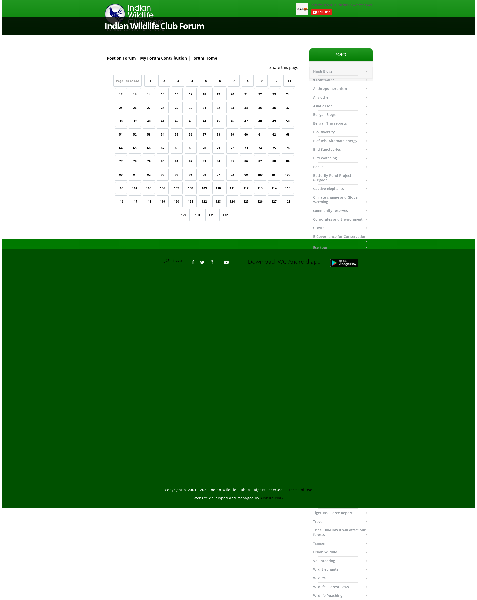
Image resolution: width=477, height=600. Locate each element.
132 (225, 215)
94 (176, 175)
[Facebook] (193, 260)
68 (176, 148)
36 (274, 108)
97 (218, 175)
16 (176, 94)
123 (218, 201)
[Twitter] (202, 260)
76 (288, 148)
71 (218, 148)
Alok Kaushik (271, 498)
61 (260, 134)
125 (246, 201)
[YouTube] (226, 260)
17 (190, 94)
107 (176, 188)
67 (162, 148)
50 (288, 121)
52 (135, 134)
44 (204, 121)
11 (289, 81)
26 (135, 108)
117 (134, 201)
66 (149, 148)
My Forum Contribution (163, 58)
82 (190, 161)
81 (176, 161)
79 (149, 161)
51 (121, 134)
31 (204, 108)
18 (204, 94)
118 (148, 201)
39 (135, 121)
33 (232, 108)
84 (218, 161)
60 (246, 134)
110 (218, 188)
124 (232, 201)
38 (121, 121)
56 (190, 134)
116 (120, 201)
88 (274, 161)
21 (246, 94)
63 (288, 134)
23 (274, 94)
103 (120, 188)
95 (190, 175)
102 (287, 175)
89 (288, 161)
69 (190, 148)
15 (162, 94)
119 (162, 201)
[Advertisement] (238, 338)
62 (274, 134)
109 (204, 188)
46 (232, 121)
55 (176, 134)
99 (246, 175)
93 (162, 175)
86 (246, 161)
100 (260, 175)
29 (176, 108)
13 (135, 94)
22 (260, 94)
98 (232, 175)
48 (260, 121)
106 (162, 188)
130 (197, 215)
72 (232, 148)
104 (134, 188)
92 (149, 175)
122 (204, 201)
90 (121, 175)
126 (260, 201)
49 (274, 121)
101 (274, 175)
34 (246, 108)
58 (218, 134)
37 (288, 108)
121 (190, 201)
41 (162, 121)
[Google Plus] (212, 260)
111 (232, 188)
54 (162, 134)
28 (162, 108)
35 (260, 108)
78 (135, 161)
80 (162, 161)
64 (121, 148)
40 (149, 121)
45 (218, 121)
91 (135, 175)
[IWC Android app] (349, 261)
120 (176, 201)
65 (135, 148)
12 (121, 94)
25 (121, 108)
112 (246, 188)
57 (204, 134)
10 (275, 81)
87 (260, 161)
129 (183, 215)
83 (204, 161)
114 (274, 188)
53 (149, 134)
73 (246, 148)
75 (274, 148)
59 (232, 134)
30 (190, 108)
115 (287, 188)
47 (246, 121)
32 (218, 108)
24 (288, 94)
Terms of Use (300, 490)
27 (149, 108)
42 (176, 121)
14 (149, 94)
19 (218, 94)
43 (190, 121)
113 (260, 188)
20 (232, 94)
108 (190, 188)
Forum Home (204, 58)
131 (211, 215)
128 (287, 201)
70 (204, 148)
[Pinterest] (219, 260)
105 (148, 188)
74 (260, 148)
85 (232, 161)
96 (204, 175)
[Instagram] (233, 260)
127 (274, 201)
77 (121, 161)
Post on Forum (121, 58)
